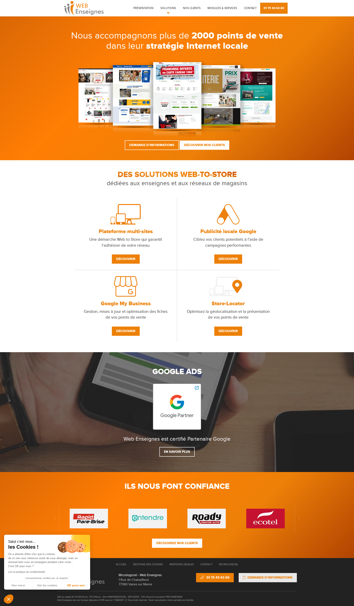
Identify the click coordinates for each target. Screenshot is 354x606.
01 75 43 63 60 (274, 8)
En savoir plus (177, 452)
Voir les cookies (47, 585)
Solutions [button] (168, 8)
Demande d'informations (151, 145)
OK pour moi (76, 585)
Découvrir (125, 259)
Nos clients (192, 8)
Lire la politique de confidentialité (26, 572)
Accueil (121, 564)
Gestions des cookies (148, 564)
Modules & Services (222, 8)
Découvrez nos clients (177, 543)
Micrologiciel (228, 564)
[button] (9, 599)
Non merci (18, 585)
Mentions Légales (181, 564)
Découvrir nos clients (204, 145)
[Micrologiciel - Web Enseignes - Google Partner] (177, 406)
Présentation (143, 8)
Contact (250, 8)
